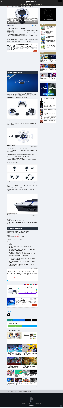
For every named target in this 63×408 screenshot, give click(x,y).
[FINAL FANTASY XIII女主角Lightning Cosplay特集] (52, 75)
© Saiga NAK (31, 405)
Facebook (22, 320)
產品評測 (38, 4)
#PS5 (22, 277)
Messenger (16, 320)
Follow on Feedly (12, 326)
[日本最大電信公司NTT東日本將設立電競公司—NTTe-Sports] (52, 57)
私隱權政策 (25, 391)
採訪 (41, 4)
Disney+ (36, 386)
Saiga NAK (31, 1)
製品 (34, 4)
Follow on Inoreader (28, 326)
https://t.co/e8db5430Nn (17, 277)
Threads (28, 320)
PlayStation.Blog (35, 120)
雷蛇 (32, 386)
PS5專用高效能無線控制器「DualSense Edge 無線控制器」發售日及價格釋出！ (22, 47)
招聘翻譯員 (29, 391)
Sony (11, 311)
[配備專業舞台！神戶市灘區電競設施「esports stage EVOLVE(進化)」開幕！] (44, 75)
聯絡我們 (16, 391)
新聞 (24, 4)
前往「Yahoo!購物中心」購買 (28, 292)
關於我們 (12, 391)
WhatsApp (10, 320)
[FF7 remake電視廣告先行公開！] (52, 66)
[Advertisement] (22, 63)
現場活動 (30, 4)
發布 (27, 4)
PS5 (8, 311)
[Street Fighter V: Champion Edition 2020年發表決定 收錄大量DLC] (44, 66)
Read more (34, 304)
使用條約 (20, 391)
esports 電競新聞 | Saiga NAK (31, 401)
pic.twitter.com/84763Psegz (28, 277)
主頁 (21, 4)
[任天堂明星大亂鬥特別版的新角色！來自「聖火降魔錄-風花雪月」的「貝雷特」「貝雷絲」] (44, 57)
